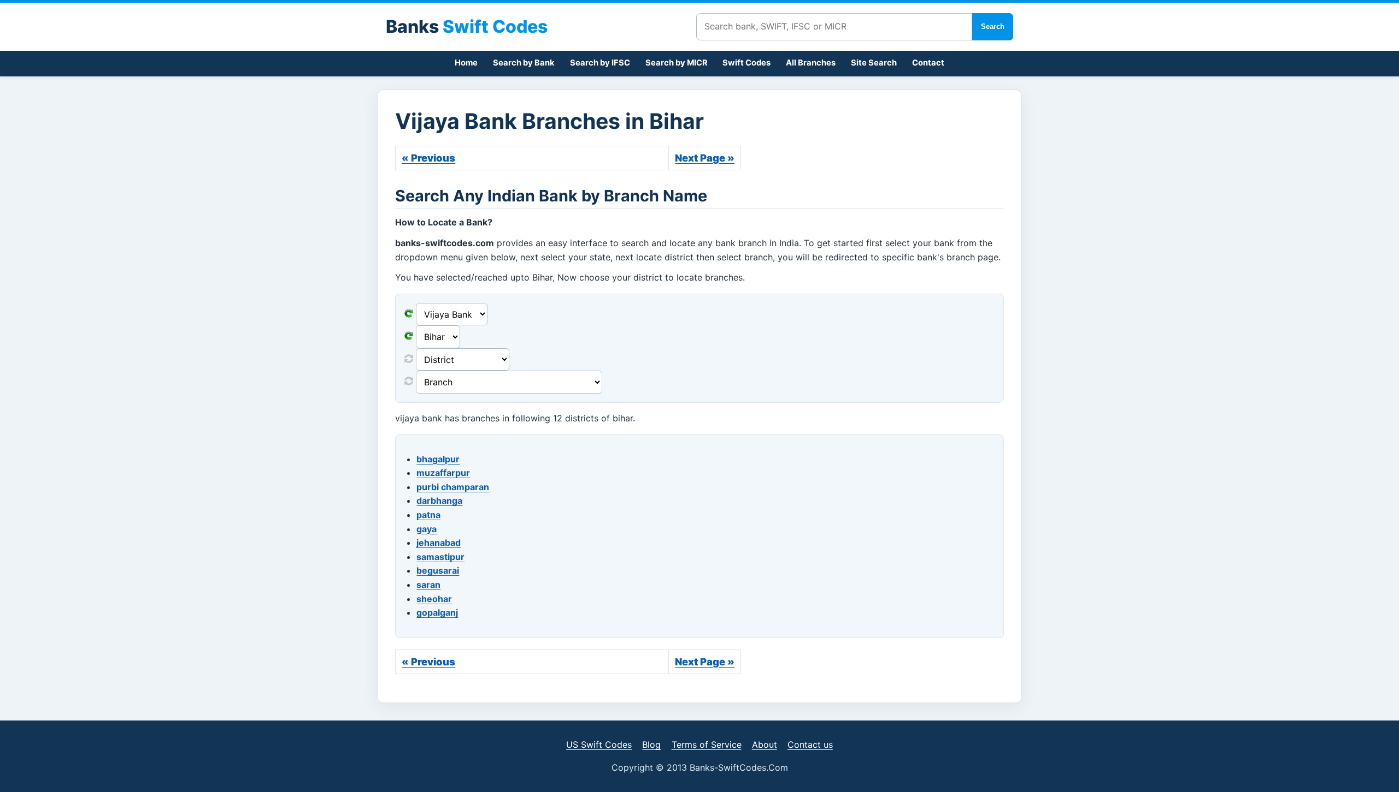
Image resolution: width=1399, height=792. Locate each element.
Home (466, 63)
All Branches (811, 63)
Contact (928, 63)
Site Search (874, 63)
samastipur (440, 556)
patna (428, 514)
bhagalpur (438, 459)
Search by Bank (524, 63)
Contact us (810, 744)
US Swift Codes (599, 744)
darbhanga (439, 500)
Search (992, 26)
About (764, 744)
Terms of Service (707, 744)
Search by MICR (676, 63)
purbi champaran (452, 486)
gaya (426, 528)
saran (428, 584)
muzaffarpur (443, 472)
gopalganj (437, 612)
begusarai (437, 570)
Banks (467, 26)
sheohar (434, 598)
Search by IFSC (600, 63)
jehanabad (438, 542)
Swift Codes (746, 63)
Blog (651, 744)
